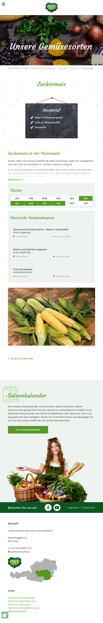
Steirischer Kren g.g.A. (19, 604)
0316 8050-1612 (23, 548)
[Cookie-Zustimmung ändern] (5, 615)
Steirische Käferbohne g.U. (22, 601)
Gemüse (75, 68)
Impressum (73, 507)
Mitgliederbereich (17, 611)
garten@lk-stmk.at (20, 551)
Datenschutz (89, 507)
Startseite (62, 68)
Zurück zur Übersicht (21, 358)
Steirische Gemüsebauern (21, 597)
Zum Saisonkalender (28, 429)
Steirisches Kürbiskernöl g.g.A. (24, 607)
